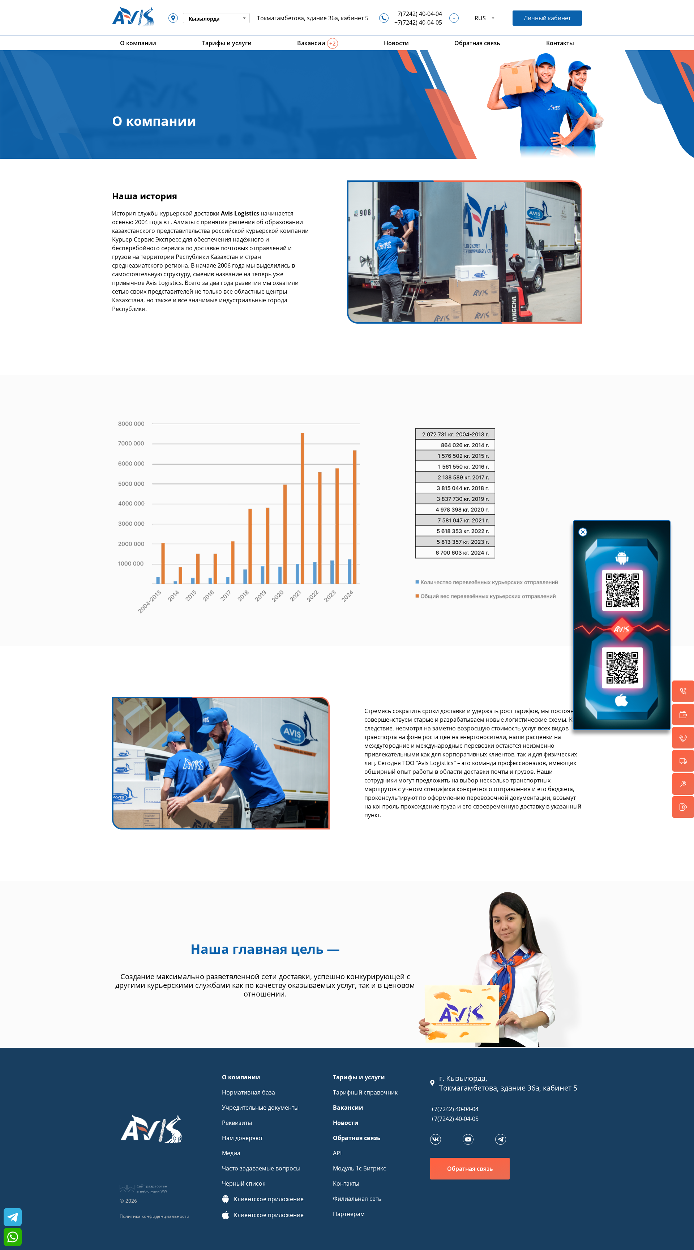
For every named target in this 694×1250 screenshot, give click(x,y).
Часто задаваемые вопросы (261, 1168)
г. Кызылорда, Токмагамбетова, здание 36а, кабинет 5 (508, 1083)
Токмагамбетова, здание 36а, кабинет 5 (312, 18)
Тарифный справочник (365, 1092)
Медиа (231, 1153)
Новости (346, 1123)
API (337, 1153)
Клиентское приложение (269, 1199)
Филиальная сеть (357, 1199)
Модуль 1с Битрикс (359, 1168)
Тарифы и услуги (359, 1077)
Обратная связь (357, 1138)
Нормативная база (248, 1092)
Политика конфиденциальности (154, 1216)
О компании (241, 1077)
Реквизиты (237, 1123)
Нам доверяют (242, 1138)
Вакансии (348, 1108)
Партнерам (349, 1214)
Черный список (243, 1183)
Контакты (346, 1183)
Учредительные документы (260, 1108)
